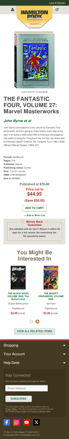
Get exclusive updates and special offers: (25, 381)
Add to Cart (34, 208)
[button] (34, 24)
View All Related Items (34, 331)
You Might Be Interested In (34, 255)
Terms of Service (38, 411)
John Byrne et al (17, 121)
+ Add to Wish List (34, 215)
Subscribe (19, 398)
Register (61, 3)
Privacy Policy (11, 409)
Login (51, 3)
